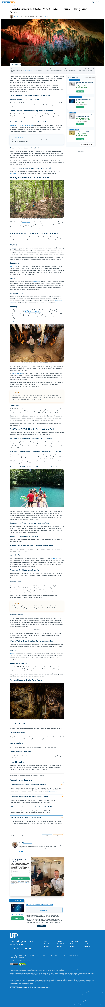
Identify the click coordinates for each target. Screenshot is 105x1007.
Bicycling (12, 248)
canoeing (25, 310)
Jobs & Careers (87, 944)
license (43, 720)
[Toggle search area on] (93, 2)
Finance (59, 941)
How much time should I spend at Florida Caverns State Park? (29, 796)
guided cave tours (17, 373)
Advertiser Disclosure (98, 2)
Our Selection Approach (89, 77)
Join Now (20, 878)
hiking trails (36, 281)
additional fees (52, 792)
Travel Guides (61, 944)
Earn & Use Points (83, 2)
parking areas (26, 222)
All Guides (21, 956)
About (72, 946)
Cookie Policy (54, 956)
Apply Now (18, 918)
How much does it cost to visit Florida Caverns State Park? (29, 784)
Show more (40, 925)
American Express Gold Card (84, 132)
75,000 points (44, 910)
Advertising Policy (29, 70)
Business (66, 2)
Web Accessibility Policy (43, 956)
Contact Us (86, 946)
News (50, 2)
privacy (19, 881)
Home (11, 6)
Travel (74, 2)
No (57, 835)
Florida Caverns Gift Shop (33, 312)
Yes (47, 835)
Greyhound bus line (15, 173)
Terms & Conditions (30, 956)
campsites (54, 558)
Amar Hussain (17, 16)
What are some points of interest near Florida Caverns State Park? (31, 807)
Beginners (73, 944)
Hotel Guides (74, 941)
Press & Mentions (64, 956)
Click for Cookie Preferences (77, 956)
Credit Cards (57, 2)
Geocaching (13, 266)
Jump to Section (15, 64)
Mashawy (12, 654)
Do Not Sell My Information (17, 957)
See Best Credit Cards (86, 144)
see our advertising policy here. (80, 981)
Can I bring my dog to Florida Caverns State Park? (26, 817)
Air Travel (59, 946)
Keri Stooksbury (49, 16)
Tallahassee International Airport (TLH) (21, 125)
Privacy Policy (13, 956)
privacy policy (22, 882)
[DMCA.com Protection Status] (14, 964)
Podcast (85, 941)
